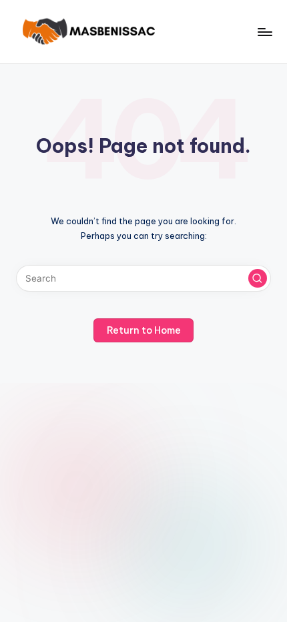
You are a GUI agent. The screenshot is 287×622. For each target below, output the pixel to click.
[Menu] (264, 31)
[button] (257, 278)
